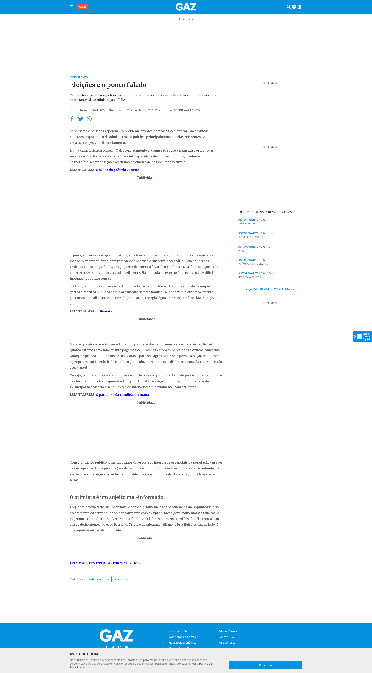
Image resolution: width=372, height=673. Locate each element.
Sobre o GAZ (227, 637)
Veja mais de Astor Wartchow (268, 289)
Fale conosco (227, 642)
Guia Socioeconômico (183, 642)
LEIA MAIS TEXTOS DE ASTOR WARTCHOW (105, 563)
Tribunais (104, 311)
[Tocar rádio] (294, 7)
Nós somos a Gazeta (182, 637)
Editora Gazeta (228, 631)
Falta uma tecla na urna (256, 275)
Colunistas (121, 579)
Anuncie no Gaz (179, 631)
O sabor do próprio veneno (117, 170)
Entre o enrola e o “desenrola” (257, 235)
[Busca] (288, 7)
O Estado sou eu (254, 221)
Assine (82, 6)
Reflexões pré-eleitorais (253, 261)
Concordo (265, 665)
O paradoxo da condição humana (122, 395)
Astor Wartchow (187, 110)
